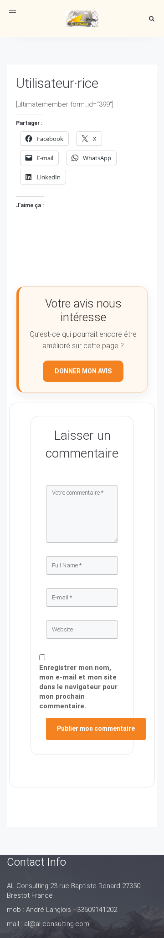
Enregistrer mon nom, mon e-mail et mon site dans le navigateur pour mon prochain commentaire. (78, 686)
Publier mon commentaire (96, 728)
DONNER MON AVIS (83, 371)
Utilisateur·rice (57, 83)
